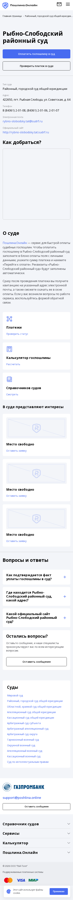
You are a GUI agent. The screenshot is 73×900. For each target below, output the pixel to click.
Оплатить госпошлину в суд (36, 54)
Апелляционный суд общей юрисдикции (31, 712)
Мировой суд (15, 695)
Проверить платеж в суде (36, 66)
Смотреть (12, 394)
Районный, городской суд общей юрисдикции (49, 16)
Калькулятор (15, 842)
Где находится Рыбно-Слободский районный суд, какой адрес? (29, 596)
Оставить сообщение (37, 661)
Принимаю (58, 891)
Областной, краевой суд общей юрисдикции (34, 706)
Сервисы (11, 833)
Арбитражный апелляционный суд (28, 728)
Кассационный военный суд (24, 756)
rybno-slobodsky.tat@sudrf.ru (23, 121)
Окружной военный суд (21, 745)
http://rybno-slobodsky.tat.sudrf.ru (26, 132)
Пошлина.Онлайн (15, 243)
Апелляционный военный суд (24, 750)
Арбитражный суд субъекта (24, 723)
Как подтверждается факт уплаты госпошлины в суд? (29, 577)
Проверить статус (17, 334)
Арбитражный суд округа (22, 734)
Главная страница (12, 16)
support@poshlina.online (22, 798)
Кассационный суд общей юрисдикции (30, 717)
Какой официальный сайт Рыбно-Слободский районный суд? (31, 618)
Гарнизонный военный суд (23, 739)
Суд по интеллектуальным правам (28, 761)
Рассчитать (13, 364)
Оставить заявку (16, 450)
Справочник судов (21, 823)
